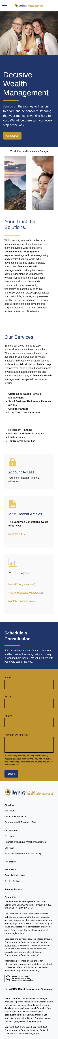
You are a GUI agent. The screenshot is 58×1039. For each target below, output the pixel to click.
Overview (9, 836)
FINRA (7, 945)
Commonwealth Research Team (20, 822)
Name (7, 677)
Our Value (9, 847)
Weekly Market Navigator (22, 592)
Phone (8, 715)
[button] (9, 805)
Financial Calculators (15, 875)
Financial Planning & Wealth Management (25, 842)
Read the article (17, 534)
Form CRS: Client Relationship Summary (28, 989)
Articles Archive (12, 881)
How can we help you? (17, 735)
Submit (11, 773)
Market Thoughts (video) (21, 584)
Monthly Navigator (18, 601)
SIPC (14, 945)
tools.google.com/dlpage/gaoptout (25, 1021)
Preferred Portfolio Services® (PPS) (22, 853)
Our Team (9, 810)
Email (7, 696)
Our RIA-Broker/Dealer (16, 816)
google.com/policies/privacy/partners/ (22, 1014)
